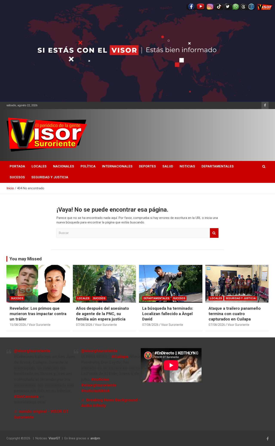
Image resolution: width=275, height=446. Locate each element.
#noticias (100, 379)
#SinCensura (26, 396)
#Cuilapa (120, 356)
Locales (39, 166)
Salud (167, 166)
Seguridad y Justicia (49, 177)
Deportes (147, 166)
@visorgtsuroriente (32, 350)
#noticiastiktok (95, 390)
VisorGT (54, 438)
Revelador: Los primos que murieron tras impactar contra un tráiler (38, 313)
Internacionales (117, 166)
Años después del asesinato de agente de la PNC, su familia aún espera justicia (102, 313)
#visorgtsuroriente (98, 385)
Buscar (214, 233)
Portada (17, 166)
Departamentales (218, 166)
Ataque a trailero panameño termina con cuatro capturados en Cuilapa (235, 313)
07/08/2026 (84, 324)
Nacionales (63, 166)
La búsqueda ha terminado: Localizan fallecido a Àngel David (167, 313)
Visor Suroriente (39, 324)
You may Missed (25, 258)
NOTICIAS (187, 166)
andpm (95, 438)
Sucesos (17, 177)
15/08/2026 (18, 324)
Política (88, 166)
